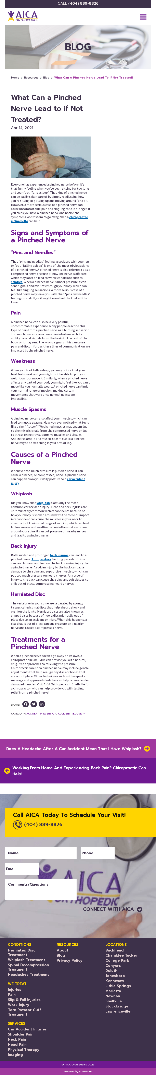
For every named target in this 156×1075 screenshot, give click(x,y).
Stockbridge (116, 1006)
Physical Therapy (23, 1049)
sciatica (17, 282)
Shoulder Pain (21, 1034)
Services (16, 1023)
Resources (31, 77)
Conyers (113, 965)
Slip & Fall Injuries (24, 999)
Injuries (14, 989)
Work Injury (18, 1005)
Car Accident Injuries (27, 1029)
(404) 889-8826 (78, 3)
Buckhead (114, 950)
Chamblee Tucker (121, 955)
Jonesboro (115, 975)
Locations (116, 944)
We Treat (17, 984)
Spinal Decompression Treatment (28, 967)
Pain (12, 994)
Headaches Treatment (28, 974)
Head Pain (17, 1044)
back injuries (59, 555)
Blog (46, 77)
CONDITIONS (19, 944)
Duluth (111, 970)
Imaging (15, 1054)
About (62, 950)
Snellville (113, 1001)
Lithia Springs (118, 986)
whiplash (43, 503)
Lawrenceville (117, 1011)
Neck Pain (17, 1039)
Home (15, 77)
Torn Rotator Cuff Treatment (24, 1012)
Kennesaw (114, 981)
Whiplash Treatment (26, 960)
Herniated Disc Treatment (21, 952)
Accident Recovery (71, 714)
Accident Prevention (41, 714)
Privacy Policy (69, 960)
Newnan (112, 996)
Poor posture (41, 559)
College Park (117, 960)
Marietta (113, 991)
